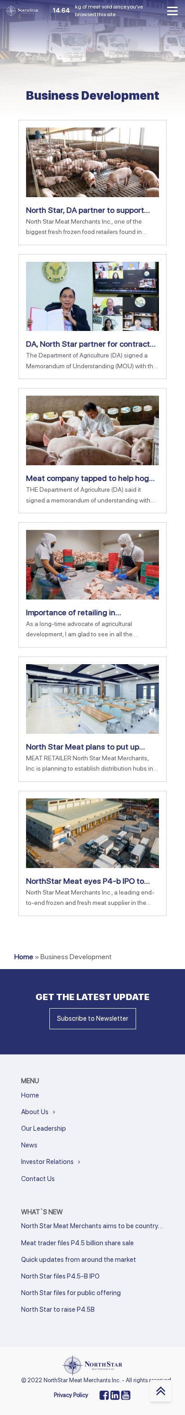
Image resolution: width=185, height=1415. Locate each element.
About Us (34, 1112)
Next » (40, 1322)
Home (23, 956)
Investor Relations (47, 1162)
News (29, 1145)
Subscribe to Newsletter (92, 1018)
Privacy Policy (71, 1395)
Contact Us (38, 1179)
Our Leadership (43, 1128)
